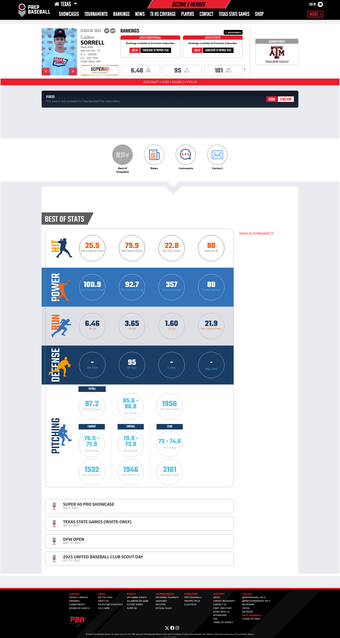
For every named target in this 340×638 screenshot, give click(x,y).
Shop (259, 14)
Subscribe (286, 99)
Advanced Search (79, 608)
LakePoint (161, 600)
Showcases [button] (69, 14)
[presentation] (244, 69)
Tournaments (96, 14)
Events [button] (131, 594)
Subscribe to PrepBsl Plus (156, 50)
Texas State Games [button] (234, 14)
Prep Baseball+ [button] (252, 615)
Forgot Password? (224, 600)
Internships (220, 615)
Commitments (77, 604)
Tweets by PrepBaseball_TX (256, 233)
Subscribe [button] (191, 594)
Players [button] (187, 14)
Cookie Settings (251, 618)
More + (315, 14)
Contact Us (219, 604)
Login (272, 99)
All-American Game (138, 600)
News (140, 14)
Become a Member (188, 5)
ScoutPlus (190, 604)
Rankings (74, 600)
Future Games (135, 604)
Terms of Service (223, 622)
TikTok (246, 608)
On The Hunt (105, 597)
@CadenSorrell (234, 33)
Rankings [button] (121, 14)
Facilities (160, 604)
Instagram (248, 604)
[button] (46, 71)
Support (219, 594)
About (216, 597)
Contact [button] (206, 14)
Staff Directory (222, 608)
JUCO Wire (104, 608)
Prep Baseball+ (193, 597)
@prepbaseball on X (253, 597)
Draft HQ (103, 600)
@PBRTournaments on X (256, 600)
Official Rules (163, 608)
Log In (312, 4)
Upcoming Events (137, 597)
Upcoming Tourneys (167, 597)
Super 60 (132, 608)
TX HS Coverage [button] (163, 14)
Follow (247, 594)
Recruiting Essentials (110, 604)
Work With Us (221, 611)
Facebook (247, 611)
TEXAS (66, 4)
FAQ (215, 618)
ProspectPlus (192, 600)
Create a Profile (78, 597)
